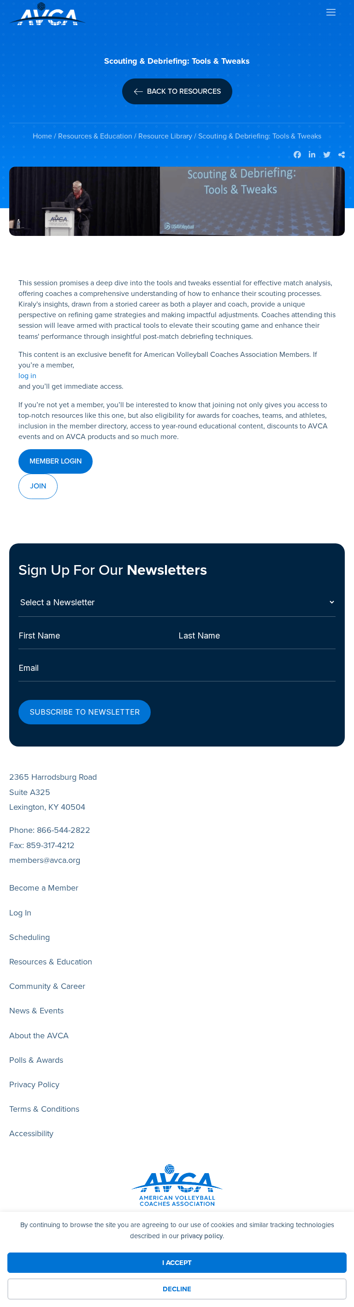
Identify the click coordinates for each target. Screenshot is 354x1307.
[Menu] (330, 14)
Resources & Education (95, 136)
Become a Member (43, 888)
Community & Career (47, 986)
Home (42, 136)
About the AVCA (39, 1036)
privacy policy (202, 1236)
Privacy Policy (34, 1084)
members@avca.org (44, 860)
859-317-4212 (50, 845)
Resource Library (165, 136)
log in (27, 375)
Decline (177, 1289)
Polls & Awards (36, 1060)
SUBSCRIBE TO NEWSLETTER (85, 712)
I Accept (177, 1263)
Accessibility (31, 1133)
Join (38, 486)
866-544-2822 (63, 830)
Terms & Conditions (44, 1109)
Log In (20, 913)
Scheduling (29, 937)
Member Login (56, 461)
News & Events (36, 1011)
